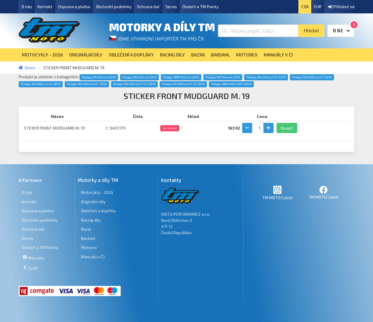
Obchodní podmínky (113, 6)
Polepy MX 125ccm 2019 (139, 77)
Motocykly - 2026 (97, 192)
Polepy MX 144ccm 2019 (223, 77)
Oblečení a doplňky (98, 210)
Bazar (86, 229)
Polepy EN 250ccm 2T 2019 (266, 77)
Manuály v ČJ (93, 256)
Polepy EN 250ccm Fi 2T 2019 (134, 84)
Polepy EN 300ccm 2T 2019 (40, 84)
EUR (317, 6)
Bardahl (88, 238)
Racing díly (91, 219)
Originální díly (93, 201)
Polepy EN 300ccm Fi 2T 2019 (183, 84)
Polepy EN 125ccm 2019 (99, 77)
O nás (27, 6)
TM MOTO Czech (277, 197)
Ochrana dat (148, 6)
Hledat (311, 30)
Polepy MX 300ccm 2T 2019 (87, 84)
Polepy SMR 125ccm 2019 (181, 77)
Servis (171, 6)
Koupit (287, 127)
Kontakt (45, 6)
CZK (305, 6)
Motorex (89, 247)
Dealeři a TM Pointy (200, 6)
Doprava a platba (74, 6)
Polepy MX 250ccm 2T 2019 (312, 77)
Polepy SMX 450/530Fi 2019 (231, 84)
